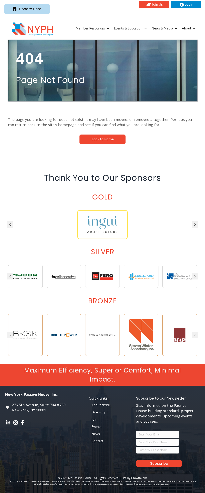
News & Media (162, 28)
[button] (154, 4)
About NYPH (100, 405)
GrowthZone (139, 478)
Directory (98, 412)
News (95, 434)
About (186, 28)
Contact (97, 441)
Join (94, 419)
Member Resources (90, 28)
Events (96, 426)
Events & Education (128, 28)
